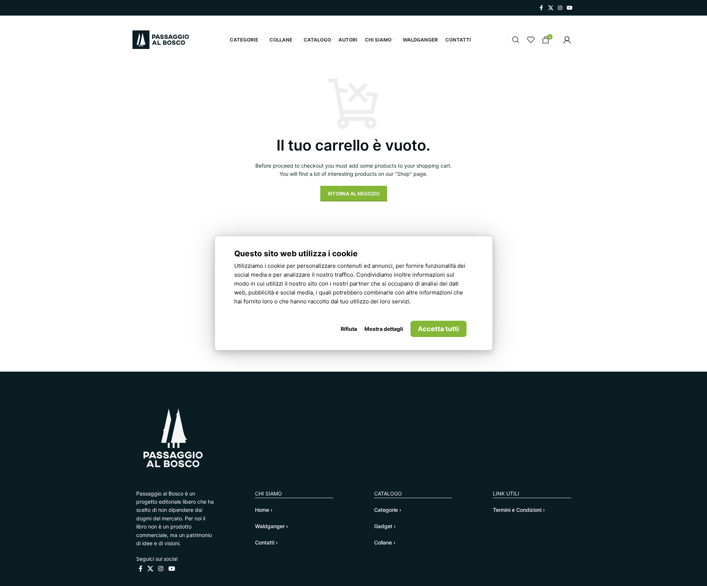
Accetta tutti (438, 328)
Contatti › (266, 542)
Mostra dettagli (383, 328)
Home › (263, 510)
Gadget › (385, 526)
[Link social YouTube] (569, 8)
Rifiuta (349, 328)
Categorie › (387, 510)
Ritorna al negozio (354, 194)
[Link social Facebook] (541, 8)
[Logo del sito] (160, 39)
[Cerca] (515, 39)
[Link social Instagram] (560, 8)
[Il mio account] (567, 39)
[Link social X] (551, 8)
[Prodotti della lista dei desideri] (530, 39)
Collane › (384, 542)
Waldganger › (271, 526)
